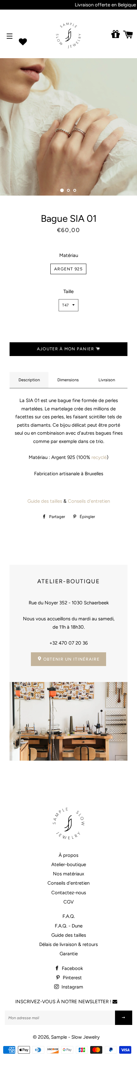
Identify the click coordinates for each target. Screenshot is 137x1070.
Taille (68, 291)
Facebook (72, 968)
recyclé (98, 457)
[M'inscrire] (123, 1018)
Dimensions (68, 379)
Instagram (71, 987)
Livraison (106, 379)
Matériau (68, 255)
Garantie (69, 954)
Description (29, 379)
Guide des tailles (44, 501)
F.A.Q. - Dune (69, 926)
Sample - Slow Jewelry (75, 1037)
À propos (68, 855)
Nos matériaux (68, 874)
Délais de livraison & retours (68, 944)
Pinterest (71, 978)
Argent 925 (68, 269)
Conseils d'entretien (89, 501)
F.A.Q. (68, 916)
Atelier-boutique (68, 864)
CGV (68, 902)
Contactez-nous (68, 893)
